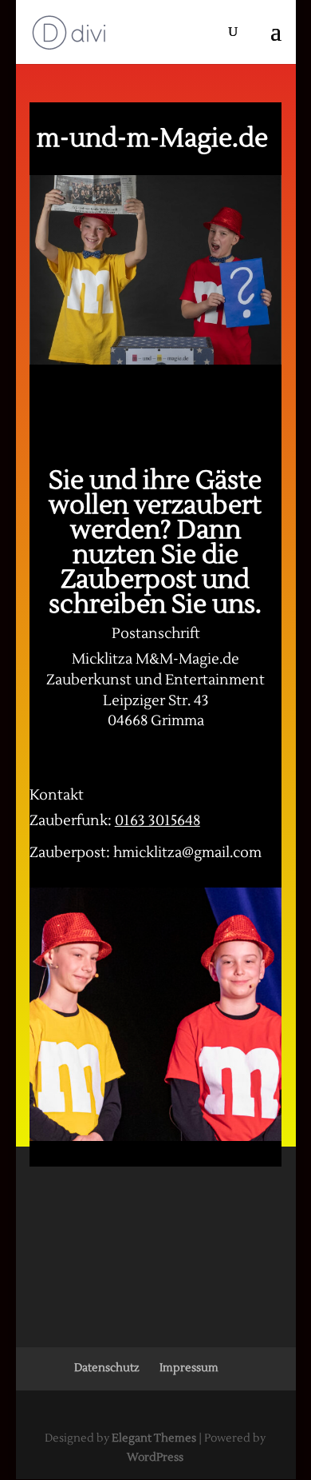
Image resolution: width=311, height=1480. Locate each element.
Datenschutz (107, 1368)
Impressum (188, 1368)
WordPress (155, 1457)
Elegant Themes (154, 1438)
